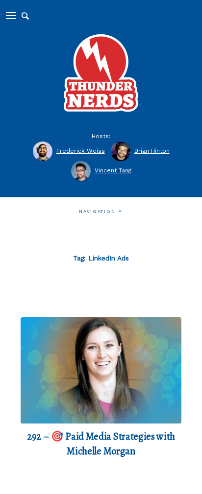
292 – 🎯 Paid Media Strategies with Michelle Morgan (101, 443)
